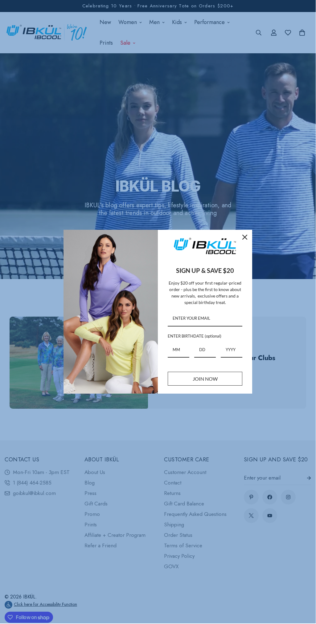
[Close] (244, 237)
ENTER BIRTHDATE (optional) (194, 336)
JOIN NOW (205, 379)
